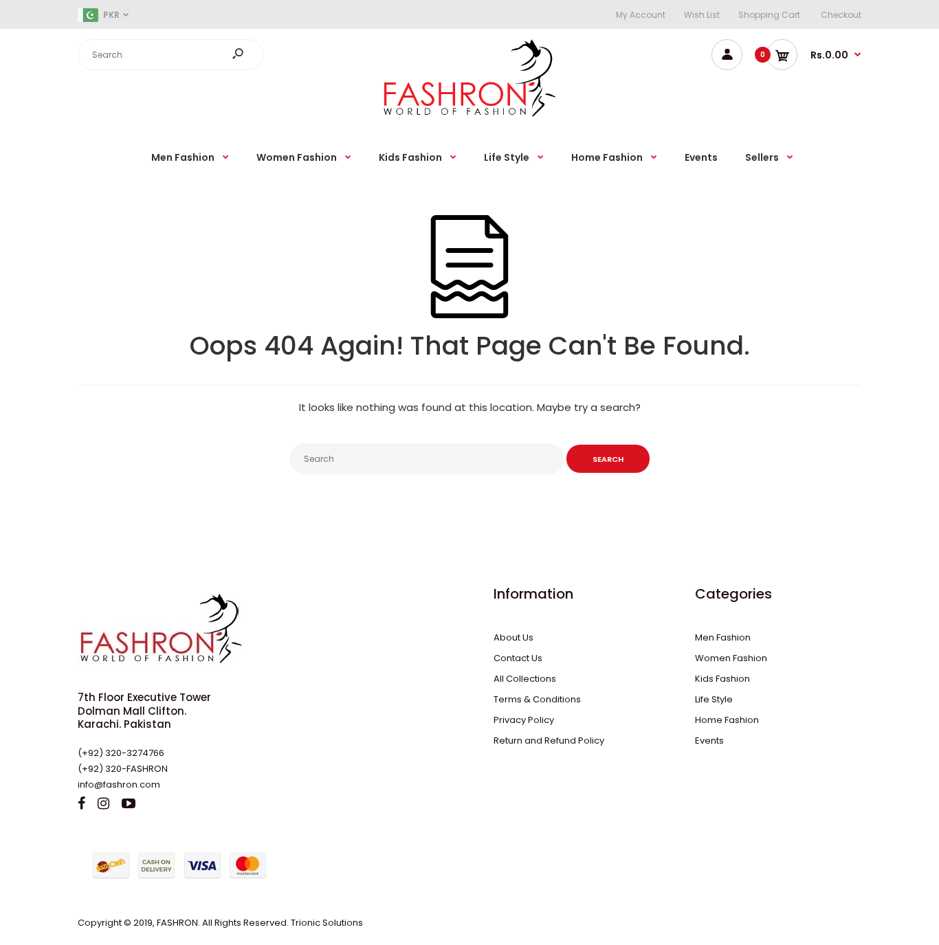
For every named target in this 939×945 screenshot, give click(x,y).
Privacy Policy (524, 719)
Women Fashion (731, 658)
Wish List (702, 15)
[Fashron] (469, 113)
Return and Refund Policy (549, 740)
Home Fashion (727, 719)
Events (709, 740)
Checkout (841, 15)
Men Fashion (723, 637)
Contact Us (518, 658)
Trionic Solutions (327, 922)
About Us (513, 637)
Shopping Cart (769, 15)
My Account (640, 15)
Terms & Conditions (537, 699)
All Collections (525, 678)
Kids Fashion (722, 678)
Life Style (714, 699)
